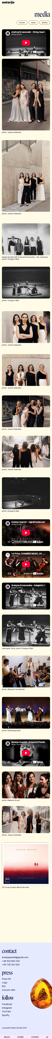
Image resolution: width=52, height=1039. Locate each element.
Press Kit (6, 979)
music (33, 22)
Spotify (5, 1015)
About (7, 1037)
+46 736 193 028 (10, 964)
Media (20, 1037)
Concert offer (9, 990)
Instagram (7, 1008)
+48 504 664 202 (11, 961)
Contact (35, 1037)
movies (22, 22)
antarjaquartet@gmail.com (15, 957)
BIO (4, 986)
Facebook (7, 1004)
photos (45, 22)
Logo (4, 982)
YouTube (6, 1011)
